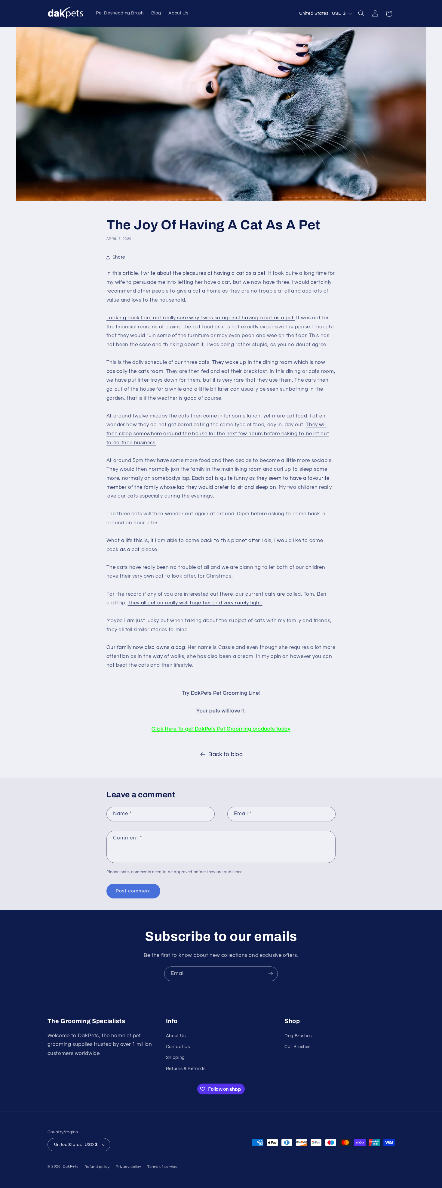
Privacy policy (128, 1166)
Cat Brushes (297, 1046)
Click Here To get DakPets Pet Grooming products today (221, 729)
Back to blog (225, 754)
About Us (176, 1036)
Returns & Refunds (186, 1068)
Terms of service (162, 1166)
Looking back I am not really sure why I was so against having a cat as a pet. (200, 318)
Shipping (175, 1057)
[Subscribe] (271, 973)
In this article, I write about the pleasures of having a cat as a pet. (186, 273)
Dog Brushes (298, 1036)
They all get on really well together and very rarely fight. (195, 603)
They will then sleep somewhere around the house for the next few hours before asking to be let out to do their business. (217, 433)
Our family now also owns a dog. (146, 647)
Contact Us (178, 1046)
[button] (361, 13)
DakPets (70, 1166)
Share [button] (118, 257)
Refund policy (97, 1166)
